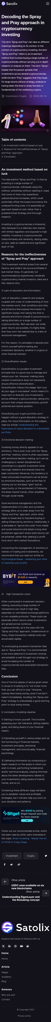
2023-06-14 (40, 96)
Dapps (4, 972)
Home (4, 958)
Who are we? (8, 995)
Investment (12, 856)
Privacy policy (24, 1016)
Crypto (30, 856)
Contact (5, 999)
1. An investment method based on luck (22, 145)
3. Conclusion (8, 156)
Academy (6, 976)
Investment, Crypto (16, 96)
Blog (3, 981)
